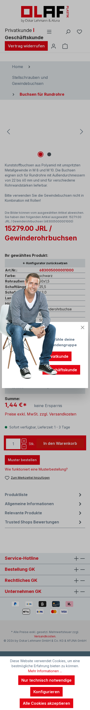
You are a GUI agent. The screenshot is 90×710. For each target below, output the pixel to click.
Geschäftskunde (61, 369)
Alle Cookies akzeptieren (46, 703)
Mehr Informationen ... (45, 671)
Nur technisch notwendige (46, 680)
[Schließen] (82, 327)
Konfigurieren (46, 691)
